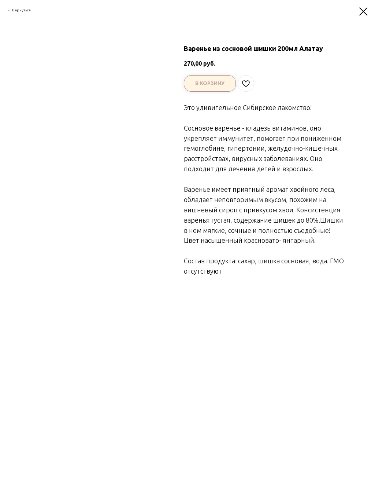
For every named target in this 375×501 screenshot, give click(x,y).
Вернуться (21, 10)
